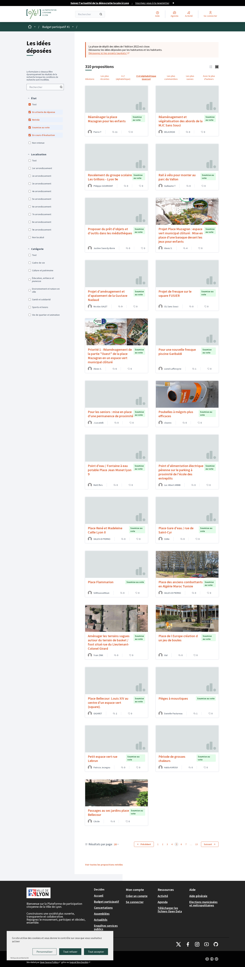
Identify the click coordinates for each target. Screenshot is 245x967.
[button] (32, 98)
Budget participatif (106, 902)
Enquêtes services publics (106, 927)
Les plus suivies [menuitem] (190, 77)
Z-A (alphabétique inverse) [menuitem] (146, 77)
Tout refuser (70, 951)
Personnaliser (44, 951)
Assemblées (102, 914)
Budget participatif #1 (56, 27)
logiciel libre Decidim (80, 962)
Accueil (98, 896)
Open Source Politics (50, 962)
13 (196, 844)
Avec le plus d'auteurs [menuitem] (209, 77)
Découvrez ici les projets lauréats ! (109, 53)
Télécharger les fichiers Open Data (170, 909)
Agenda (163, 902)
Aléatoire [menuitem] (89, 78)
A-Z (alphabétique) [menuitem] (123, 77)
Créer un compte (137, 896)
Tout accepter (96, 951)
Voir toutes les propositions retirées (104, 864)
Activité (163, 896)
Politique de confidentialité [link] (19, 958)
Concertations (103, 908)
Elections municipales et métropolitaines (203, 903)
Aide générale (198, 896)
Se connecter (135, 902)
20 (115, 844)
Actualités (100, 920)
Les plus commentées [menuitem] (171, 77)
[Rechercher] (101, 14)
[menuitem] (45, 87)
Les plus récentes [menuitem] (104, 77)
